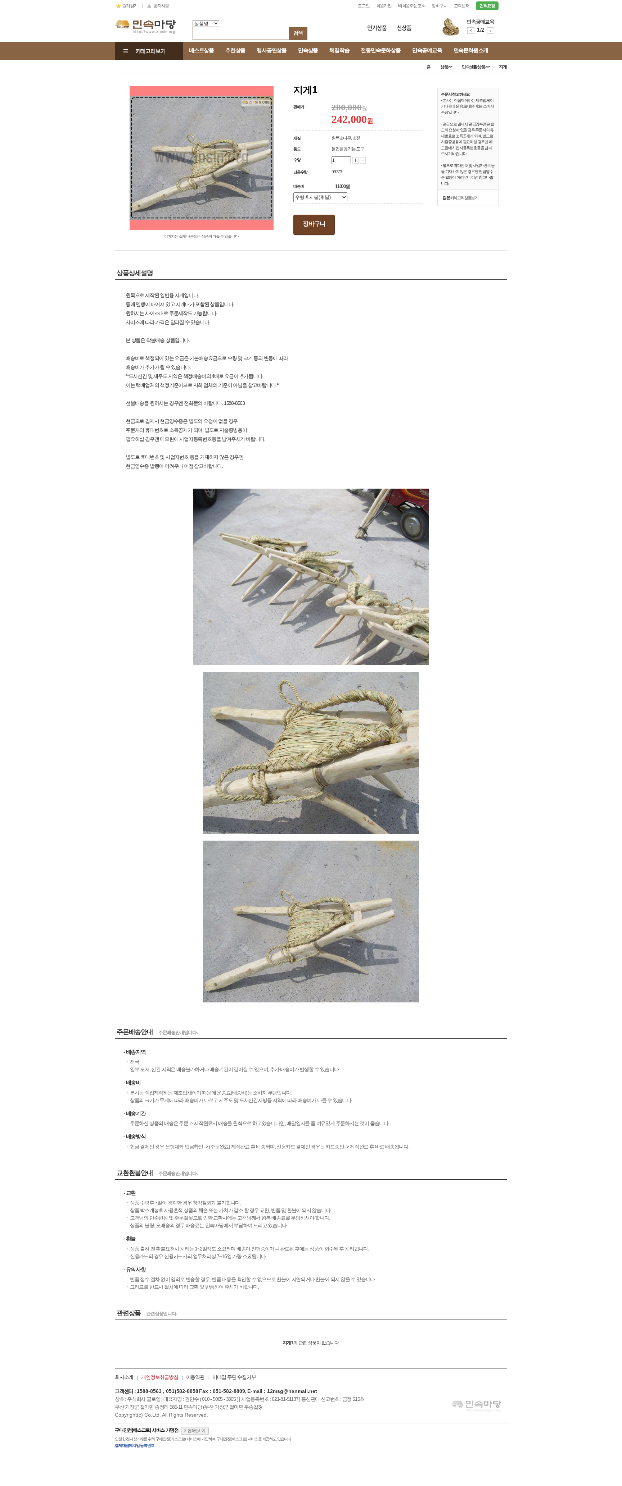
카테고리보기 (151, 51)
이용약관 (195, 1377)
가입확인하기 (194, 1430)
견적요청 (487, 5)
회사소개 (124, 1377)
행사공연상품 (272, 50)
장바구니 (439, 5)
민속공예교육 (427, 50)
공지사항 (161, 5)
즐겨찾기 (130, 5)
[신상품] (406, 29)
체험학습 (339, 50)
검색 (298, 33)
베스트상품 (201, 50)
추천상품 (235, 50)
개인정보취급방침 (159, 1377)
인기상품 (377, 29)
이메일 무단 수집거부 (234, 1377)
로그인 (363, 5)
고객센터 (461, 5)
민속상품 (308, 50)
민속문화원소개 (471, 50)
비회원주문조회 (411, 5)
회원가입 (384, 5)
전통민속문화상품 (380, 50)
